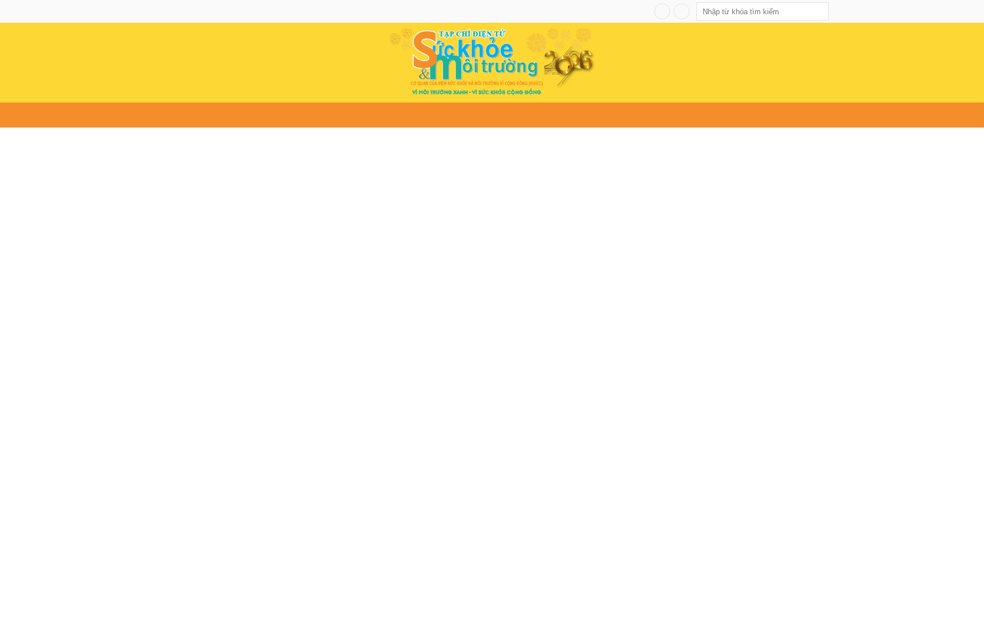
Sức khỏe (259, 115)
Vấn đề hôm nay (200, 115)
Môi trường (310, 115)
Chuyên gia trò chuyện (603, 115)
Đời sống (391, 115)
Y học (354, 115)
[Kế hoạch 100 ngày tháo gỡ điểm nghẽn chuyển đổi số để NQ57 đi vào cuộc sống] (474, 282)
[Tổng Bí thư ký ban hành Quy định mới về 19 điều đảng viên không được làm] (223, 375)
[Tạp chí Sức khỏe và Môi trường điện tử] (491, 61)
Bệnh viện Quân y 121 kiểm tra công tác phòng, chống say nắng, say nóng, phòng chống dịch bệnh (740, 355)
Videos (719, 115)
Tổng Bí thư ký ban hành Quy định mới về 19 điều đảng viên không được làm (223, 442)
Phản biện (678, 115)
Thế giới (433, 115)
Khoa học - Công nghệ (502, 115)
